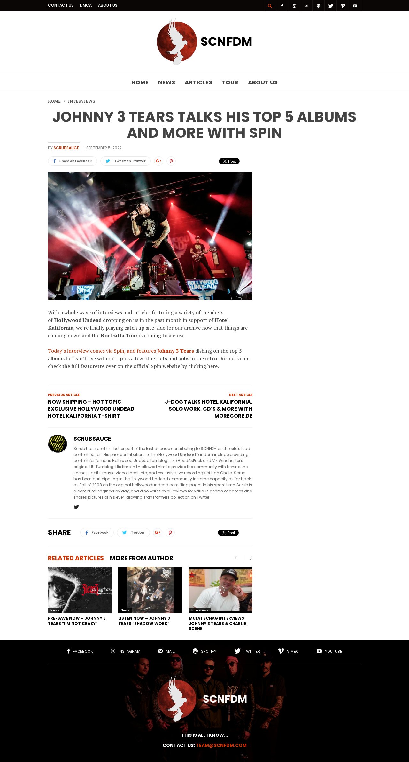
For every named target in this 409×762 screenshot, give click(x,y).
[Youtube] (355, 5)
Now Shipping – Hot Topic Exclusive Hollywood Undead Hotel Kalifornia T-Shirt (91, 409)
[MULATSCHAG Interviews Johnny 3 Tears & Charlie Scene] (220, 590)
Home (140, 82)
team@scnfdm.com (221, 745)
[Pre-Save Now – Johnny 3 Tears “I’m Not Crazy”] (80, 590)
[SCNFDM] (204, 63)
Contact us (60, 5)
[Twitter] (331, 5)
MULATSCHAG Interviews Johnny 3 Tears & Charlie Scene (217, 623)
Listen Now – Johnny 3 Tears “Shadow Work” (144, 621)
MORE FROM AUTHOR (141, 558)
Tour (230, 82)
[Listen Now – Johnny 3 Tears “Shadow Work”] (150, 590)
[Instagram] (294, 5)
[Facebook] (282, 5)
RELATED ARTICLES (76, 558)
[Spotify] (319, 5)
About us (107, 5)
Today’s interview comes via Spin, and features (121, 350)
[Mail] (306, 5)
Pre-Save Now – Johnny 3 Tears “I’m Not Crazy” (77, 621)
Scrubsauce (66, 148)
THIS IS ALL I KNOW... (204, 735)
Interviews (199, 610)
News (166, 82)
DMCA (86, 5)
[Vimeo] (343, 5)
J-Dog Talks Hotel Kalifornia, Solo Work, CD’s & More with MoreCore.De (208, 409)
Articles (198, 82)
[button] (270, 6)
